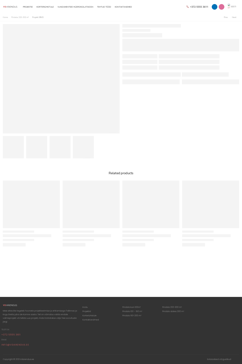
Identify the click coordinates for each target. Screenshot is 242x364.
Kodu (85, 307)
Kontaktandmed (123, 7)
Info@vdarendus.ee (15, 344)
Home (5, 17)
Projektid (28, 7)
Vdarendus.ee (27, 359)
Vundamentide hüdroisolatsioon (75, 7)
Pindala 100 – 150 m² (132, 311)
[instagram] (221, 7)
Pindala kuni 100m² (131, 307)
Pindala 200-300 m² (20, 17)
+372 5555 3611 (11, 334)
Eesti (233, 6)
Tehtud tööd (104, 7)
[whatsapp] (214, 7)
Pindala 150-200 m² (131, 315)
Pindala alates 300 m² (173, 311)
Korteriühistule (45, 7)
